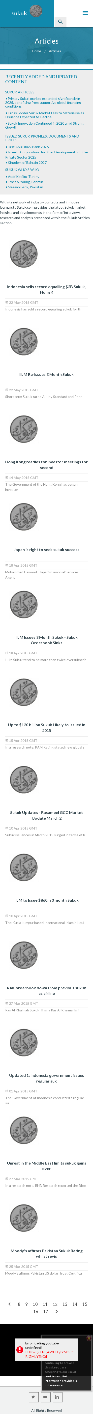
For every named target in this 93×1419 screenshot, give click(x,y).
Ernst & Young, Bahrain (25, 182)
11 (45, 1304)
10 (35, 1304)
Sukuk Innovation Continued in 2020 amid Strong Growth (44, 125)
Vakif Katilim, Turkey (23, 176)
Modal (1, 1417)
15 (84, 1304)
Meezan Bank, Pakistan (25, 187)
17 (45, 1311)
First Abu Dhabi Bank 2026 (28, 147)
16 (35, 1311)
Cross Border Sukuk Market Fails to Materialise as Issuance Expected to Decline (44, 115)
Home (36, 51)
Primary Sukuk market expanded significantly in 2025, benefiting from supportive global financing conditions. (43, 102)
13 (64, 1304)
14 (74, 1304)
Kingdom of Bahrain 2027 (27, 162)
